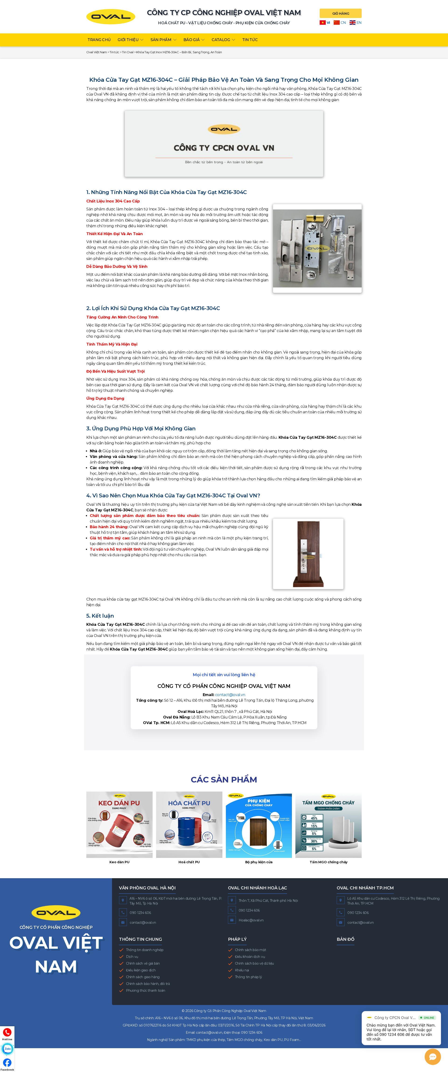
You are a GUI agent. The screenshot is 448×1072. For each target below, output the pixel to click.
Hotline (7, 1039)
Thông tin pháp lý (248, 977)
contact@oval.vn (230, 695)
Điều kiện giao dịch (140, 970)
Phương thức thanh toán (145, 990)
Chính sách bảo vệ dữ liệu (254, 963)
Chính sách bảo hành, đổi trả (148, 984)
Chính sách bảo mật (250, 950)
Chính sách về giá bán (143, 963)
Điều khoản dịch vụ (250, 957)
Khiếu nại (242, 970)
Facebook (7, 1069)
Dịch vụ (132, 957)
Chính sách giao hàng (143, 977)
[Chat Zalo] (7, 1049)
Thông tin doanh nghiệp (144, 950)
